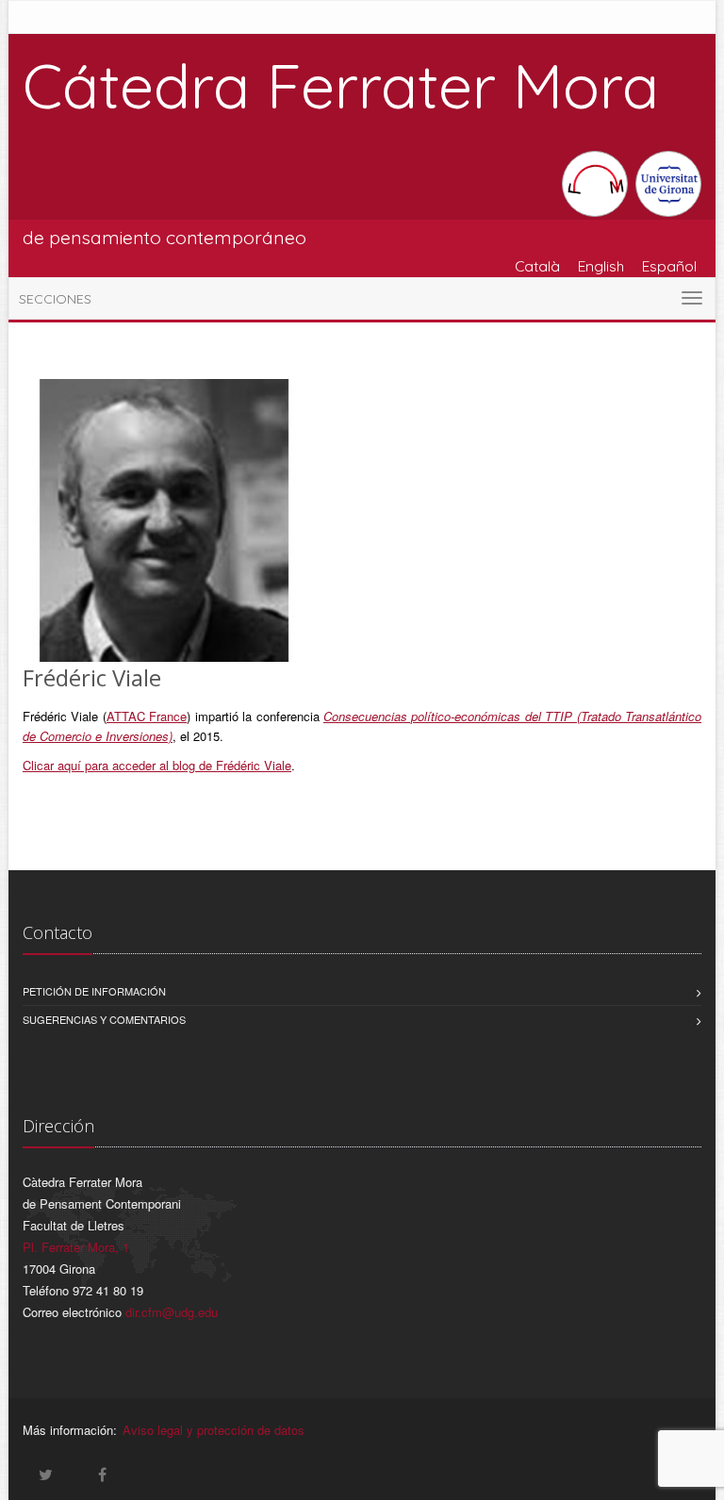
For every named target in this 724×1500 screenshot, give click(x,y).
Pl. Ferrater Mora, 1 (76, 1247)
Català (537, 265)
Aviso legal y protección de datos (213, 1430)
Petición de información (94, 990)
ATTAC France (147, 716)
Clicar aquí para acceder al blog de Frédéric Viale (157, 765)
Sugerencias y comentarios (104, 1019)
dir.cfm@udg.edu (171, 1312)
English (601, 265)
